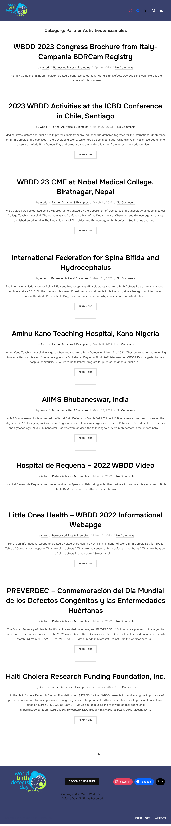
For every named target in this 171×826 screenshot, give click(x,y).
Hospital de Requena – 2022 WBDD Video (85, 465)
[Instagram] (130, 10)
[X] (145, 10)
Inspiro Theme (143, 817)
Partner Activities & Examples (71, 67)
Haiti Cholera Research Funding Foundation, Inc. (85, 676)
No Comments (124, 67)
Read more (88, 154)
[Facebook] (138, 10)
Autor (43, 278)
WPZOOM (160, 817)
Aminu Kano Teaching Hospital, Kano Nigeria (85, 333)
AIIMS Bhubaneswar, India (85, 399)
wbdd (45, 67)
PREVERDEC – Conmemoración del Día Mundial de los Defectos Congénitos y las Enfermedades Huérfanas (85, 600)
